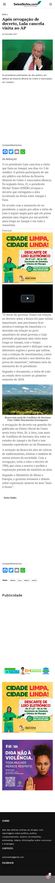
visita (34, 580)
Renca (26, 580)
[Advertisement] (27, 113)
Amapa (12, 580)
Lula (20, 580)
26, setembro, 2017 (9, 34)
